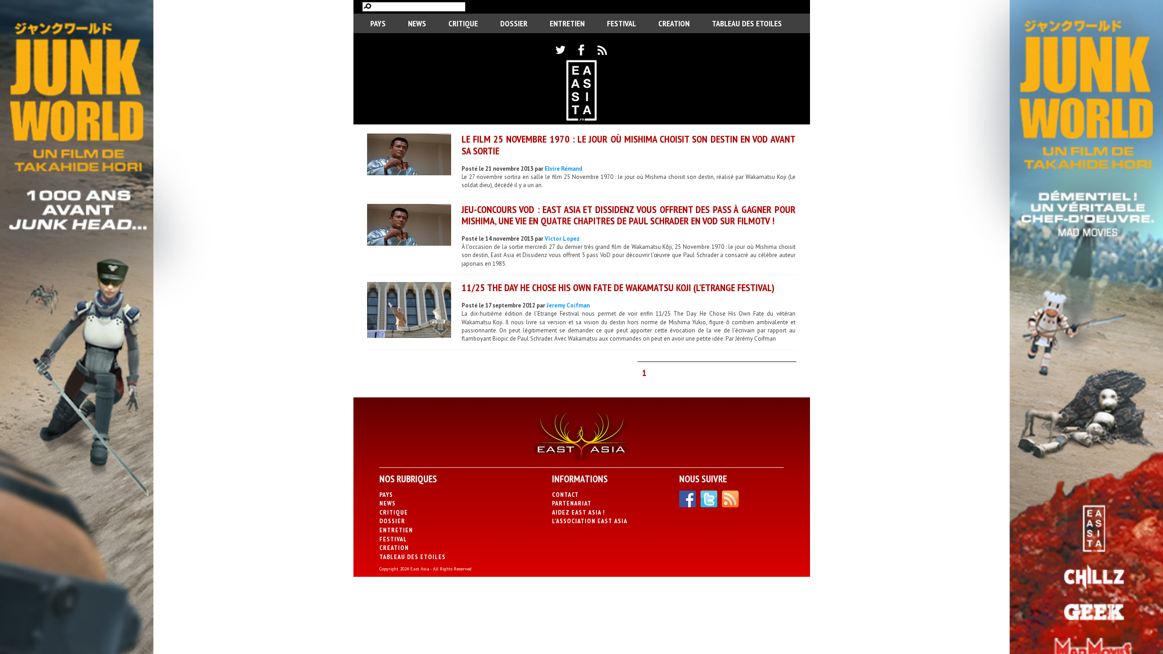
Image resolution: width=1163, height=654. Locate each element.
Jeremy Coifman (568, 305)
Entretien (567, 23)
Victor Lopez (562, 239)
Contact (565, 494)
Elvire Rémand (563, 169)
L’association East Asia (589, 521)
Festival (621, 23)
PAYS (378, 23)
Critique (463, 23)
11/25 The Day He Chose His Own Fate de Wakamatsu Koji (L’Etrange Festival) (618, 287)
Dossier (513, 23)
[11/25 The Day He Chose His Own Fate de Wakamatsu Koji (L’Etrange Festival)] (409, 311)
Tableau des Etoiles (747, 23)
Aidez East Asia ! (578, 512)
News (417, 23)
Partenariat (571, 503)
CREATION (674, 23)
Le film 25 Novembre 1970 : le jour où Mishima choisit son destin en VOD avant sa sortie (628, 145)
